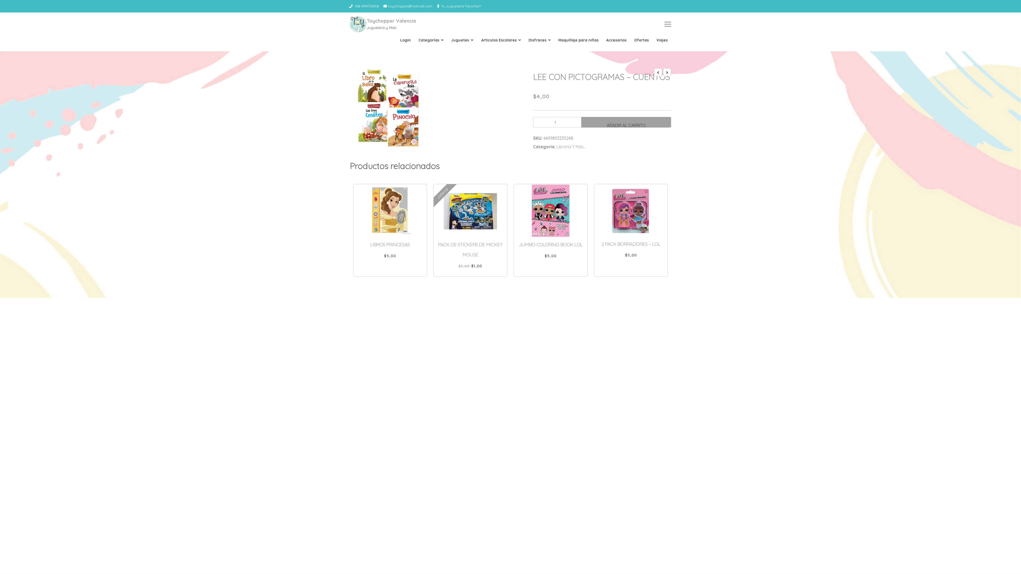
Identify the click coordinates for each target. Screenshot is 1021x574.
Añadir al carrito (626, 125)
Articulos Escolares (499, 40)
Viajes (662, 40)
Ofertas (641, 40)
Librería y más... (571, 146)
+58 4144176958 (366, 6)
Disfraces (537, 40)
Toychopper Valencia (391, 21)
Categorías (429, 40)
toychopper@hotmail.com (410, 6)
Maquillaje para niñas (578, 40)
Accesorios (616, 40)
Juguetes (460, 40)
